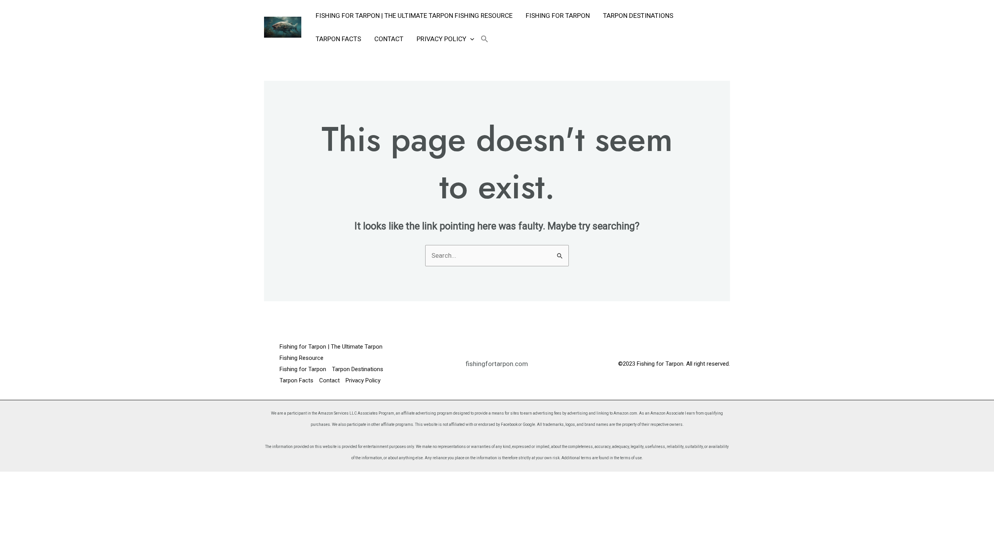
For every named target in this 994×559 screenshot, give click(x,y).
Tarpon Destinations (638, 15)
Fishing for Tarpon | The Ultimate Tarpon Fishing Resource (414, 15)
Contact (388, 39)
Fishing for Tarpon (558, 15)
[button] (470, 38)
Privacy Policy (441, 39)
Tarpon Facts (338, 39)
